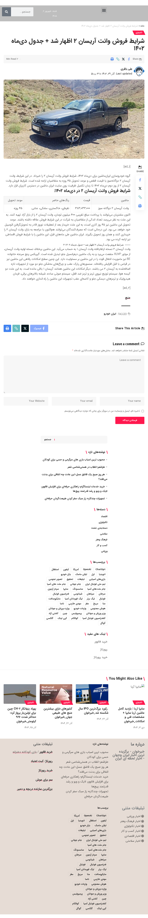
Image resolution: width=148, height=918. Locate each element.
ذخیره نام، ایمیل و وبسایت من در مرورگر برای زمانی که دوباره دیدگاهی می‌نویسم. (102, 411)
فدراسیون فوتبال (61, 594)
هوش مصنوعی (97, 608)
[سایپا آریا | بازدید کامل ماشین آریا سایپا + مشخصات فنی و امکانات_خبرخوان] (128, 694)
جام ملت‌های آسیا (96, 589)
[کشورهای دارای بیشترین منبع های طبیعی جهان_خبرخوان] (56, 694)
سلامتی (103, 534)
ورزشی (104, 551)
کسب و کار (102, 545)
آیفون (66, 569)
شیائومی (77, 594)
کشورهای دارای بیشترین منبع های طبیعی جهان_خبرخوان (57, 712)
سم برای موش (44, 780)
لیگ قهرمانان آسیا (73, 599)
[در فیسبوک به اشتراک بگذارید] (128, 59)
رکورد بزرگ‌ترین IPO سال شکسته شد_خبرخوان (93, 710)
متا (104, 604)
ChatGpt (100, 569)
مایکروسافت (54, 599)
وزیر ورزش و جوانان (95, 613)
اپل (93, 574)
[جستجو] (6, 11)
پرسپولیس (76, 613)
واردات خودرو (80, 608)
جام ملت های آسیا (56, 584)
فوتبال (102, 599)
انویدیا (102, 574)
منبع (127, 297)
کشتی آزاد (53, 613)
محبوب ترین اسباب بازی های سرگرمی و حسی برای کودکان (74, 460)
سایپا (65, 589)
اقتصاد (104, 516)
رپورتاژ (103, 649)
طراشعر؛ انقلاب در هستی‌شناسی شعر (86, 467)
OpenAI (87, 569)
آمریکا (76, 569)
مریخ (95, 604)
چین (65, 613)
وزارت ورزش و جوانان (59, 608)
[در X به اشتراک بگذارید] (123, 59)
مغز (87, 604)
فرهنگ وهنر (101, 540)
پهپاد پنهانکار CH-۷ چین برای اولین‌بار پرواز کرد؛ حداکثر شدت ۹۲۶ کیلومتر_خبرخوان (21, 715)
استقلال (55, 569)
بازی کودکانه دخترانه (25, 752)
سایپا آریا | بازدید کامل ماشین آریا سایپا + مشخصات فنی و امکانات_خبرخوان (131, 715)
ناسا (62, 604)
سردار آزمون (53, 589)
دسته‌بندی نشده (99, 528)
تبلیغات (81, 579)
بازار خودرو (66, 574)
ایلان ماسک (81, 574)
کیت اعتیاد (37, 761)
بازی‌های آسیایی (97, 579)
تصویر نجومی (55, 579)
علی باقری (126, 69)
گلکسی (49, 618)
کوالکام (74, 618)
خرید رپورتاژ (100, 657)
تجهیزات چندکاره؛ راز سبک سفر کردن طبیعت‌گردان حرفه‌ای (75, 498)
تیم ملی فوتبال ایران (95, 584)
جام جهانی (75, 584)
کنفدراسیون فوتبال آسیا (93, 618)
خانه (142, 26)
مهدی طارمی (74, 604)
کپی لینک (62, 618)
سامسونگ (78, 589)
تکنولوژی (139, 32)
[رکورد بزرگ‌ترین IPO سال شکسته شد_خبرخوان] (92, 694)
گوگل (102, 623)
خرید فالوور (101, 641)
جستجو (47, 439)
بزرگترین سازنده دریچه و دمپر (34, 789)
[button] (104, 10)
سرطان (102, 594)
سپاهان (90, 594)
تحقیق (70, 579)
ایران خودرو (110, 314)
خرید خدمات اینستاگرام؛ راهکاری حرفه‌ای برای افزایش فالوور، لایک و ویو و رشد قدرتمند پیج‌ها (84, 781)
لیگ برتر (91, 599)
